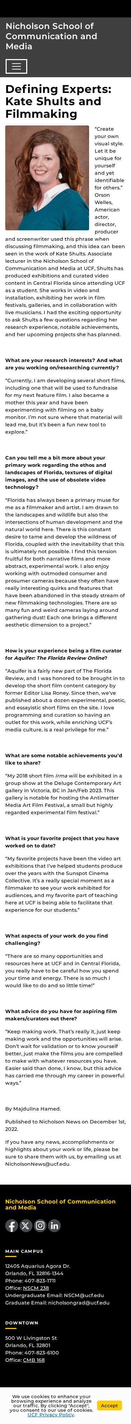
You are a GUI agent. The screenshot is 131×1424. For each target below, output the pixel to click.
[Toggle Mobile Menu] (124, 8)
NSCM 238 (36, 1288)
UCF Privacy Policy (51, 1414)
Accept (109, 1405)
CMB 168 (34, 1360)
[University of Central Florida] (53, 8)
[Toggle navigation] (16, 66)
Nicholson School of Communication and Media (51, 36)
